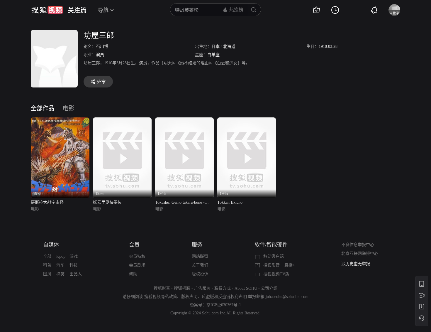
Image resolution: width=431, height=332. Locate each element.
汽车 (60, 265)
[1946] (184, 120)
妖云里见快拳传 (107, 202)
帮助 (133, 274)
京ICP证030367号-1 (223, 305)
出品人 (75, 274)
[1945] (246, 120)
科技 (73, 265)
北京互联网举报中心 (359, 253)
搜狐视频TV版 (276, 274)
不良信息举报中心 (357, 244)
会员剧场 (137, 265)
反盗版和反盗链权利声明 (224, 296)
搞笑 (60, 274)
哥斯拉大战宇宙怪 (47, 202)
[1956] (122, 120)
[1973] (60, 120)
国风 (47, 274)
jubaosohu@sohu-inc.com (287, 296)
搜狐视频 (47, 10)
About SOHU (246, 288)
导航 (103, 10)
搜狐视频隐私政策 (160, 296)
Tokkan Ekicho (229, 202)
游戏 (73, 256)
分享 (101, 82)
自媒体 (51, 245)
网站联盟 (200, 256)
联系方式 (222, 288)
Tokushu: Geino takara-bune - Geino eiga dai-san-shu (180, 203)
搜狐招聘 (182, 288)
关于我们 (200, 265)
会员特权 (137, 256)
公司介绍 (269, 288)
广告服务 (202, 288)
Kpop (60, 256)
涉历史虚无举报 (355, 264)
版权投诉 (200, 274)
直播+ (289, 265)
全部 (47, 256)
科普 (47, 265)
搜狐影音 (271, 265)
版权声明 (189, 296)
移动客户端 (273, 256)
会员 (134, 245)
